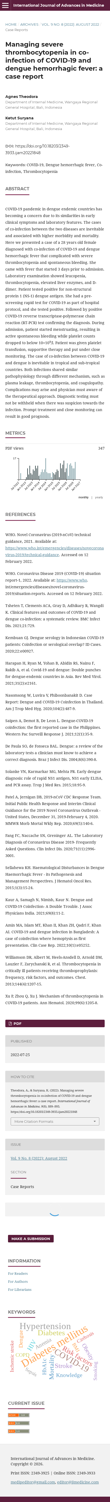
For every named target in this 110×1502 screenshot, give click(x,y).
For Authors (18, 1281)
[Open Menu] (5, 5)
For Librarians (20, 1289)
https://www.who (72, 580)
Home (11, 24)
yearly (99, 497)
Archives (29, 24)
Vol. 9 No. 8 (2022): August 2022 (70, 24)
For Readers (18, 1273)
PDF (17, 1023)
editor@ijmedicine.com (78, 1482)
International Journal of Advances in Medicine (58, 5)
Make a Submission (30, 1239)
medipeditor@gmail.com (33, 1482)
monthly (83, 497)
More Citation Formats (33, 1121)
